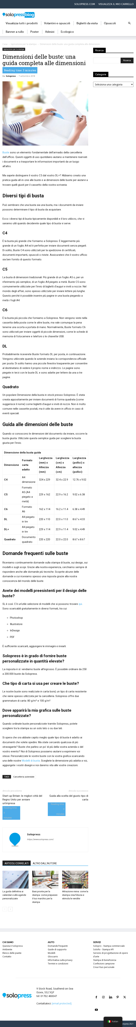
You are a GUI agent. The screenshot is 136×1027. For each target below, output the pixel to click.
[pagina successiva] (10, 909)
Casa (4, 44)
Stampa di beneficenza (104, 960)
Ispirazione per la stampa (23, 44)
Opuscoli (110, 23)
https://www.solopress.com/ (40, 839)
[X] (124, 993)
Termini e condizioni (58, 963)
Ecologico (67, 31)
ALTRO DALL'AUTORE (45, 863)
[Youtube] (96, 1005)
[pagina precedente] (4, 909)
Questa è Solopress (12, 945)
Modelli (51, 952)
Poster (34, 31)
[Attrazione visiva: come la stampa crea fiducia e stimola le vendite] (75, 880)
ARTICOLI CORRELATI (17, 863)
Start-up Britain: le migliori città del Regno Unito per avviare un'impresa (22, 799)
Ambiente (7, 949)
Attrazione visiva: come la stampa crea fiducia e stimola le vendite (75, 895)
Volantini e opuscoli (57, 23)
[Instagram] (103, 993)
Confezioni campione (104, 963)
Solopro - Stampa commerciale (109, 945)
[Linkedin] (110, 993)
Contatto (6, 956)
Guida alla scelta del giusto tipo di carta (68, 797)
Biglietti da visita (87, 23)
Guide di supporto (57, 949)
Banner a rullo (15, 31)
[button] (129, 23)
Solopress (11, 76)
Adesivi (49, 31)
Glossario (53, 956)
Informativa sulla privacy (60, 960)
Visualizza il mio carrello (116, 4)
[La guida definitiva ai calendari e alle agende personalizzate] (15, 880)
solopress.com (84, 4)
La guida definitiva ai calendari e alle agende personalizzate (14, 895)
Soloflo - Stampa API (103, 949)
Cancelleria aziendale (23, 776)
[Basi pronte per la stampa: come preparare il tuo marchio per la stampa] (45, 880)
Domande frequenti (58, 945)
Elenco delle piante (11, 952)
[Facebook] (96, 993)
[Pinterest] (117, 993)
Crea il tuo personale (103, 967)
